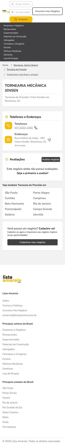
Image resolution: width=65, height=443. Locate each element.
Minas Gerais (9, 393)
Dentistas (8, 54)
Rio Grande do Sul (12, 407)
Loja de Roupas (11, 58)
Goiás (5, 422)
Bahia (5, 417)
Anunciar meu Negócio (47, 11)
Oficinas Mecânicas (12, 51)
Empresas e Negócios (14, 25)
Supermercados (11, 32)
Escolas (7, 47)
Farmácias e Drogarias (14, 43)
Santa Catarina (10, 412)
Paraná (6, 397)
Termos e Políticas (12, 305)
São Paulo (7, 388)
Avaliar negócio (50, 159)
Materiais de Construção (15, 36)
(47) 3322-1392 (24, 127)
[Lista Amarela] (6, 11)
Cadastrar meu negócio (32, 242)
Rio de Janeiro (10, 402)
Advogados (9, 40)
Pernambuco (9, 427)
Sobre (5, 300)
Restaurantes (10, 29)
